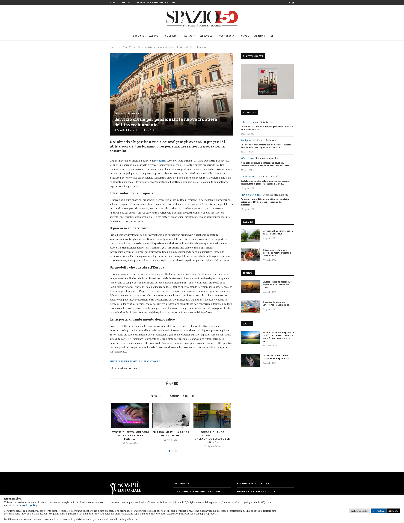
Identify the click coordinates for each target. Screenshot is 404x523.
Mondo (188, 36)
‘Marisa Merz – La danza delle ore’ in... (171, 434)
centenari (160, 160)
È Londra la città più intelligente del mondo (276, 303)
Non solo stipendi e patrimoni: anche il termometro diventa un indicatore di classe (265, 164)
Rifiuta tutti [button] (393, 510)
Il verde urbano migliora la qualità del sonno (278, 232)
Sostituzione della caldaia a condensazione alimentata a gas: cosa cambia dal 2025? (265, 182)
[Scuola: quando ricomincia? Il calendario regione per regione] (212, 415)
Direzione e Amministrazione (156, 2)
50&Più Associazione (253, 483)
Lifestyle (205, 36)
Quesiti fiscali (248, 176)
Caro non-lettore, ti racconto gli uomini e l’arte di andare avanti (267, 128)
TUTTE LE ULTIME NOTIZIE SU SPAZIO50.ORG (135, 361)
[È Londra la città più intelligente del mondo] (250, 307)
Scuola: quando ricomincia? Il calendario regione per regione (212, 437)
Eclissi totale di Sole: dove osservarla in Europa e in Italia (277, 284)
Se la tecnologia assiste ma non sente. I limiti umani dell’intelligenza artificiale (266, 146)
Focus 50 (138, 36)
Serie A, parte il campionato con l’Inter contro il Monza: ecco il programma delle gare (278, 336)
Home (113, 2)
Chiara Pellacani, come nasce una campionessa (276, 357)
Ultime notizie (133, 113)
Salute (153, 36)
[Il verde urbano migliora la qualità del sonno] (250, 235)
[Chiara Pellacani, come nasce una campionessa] (250, 360)
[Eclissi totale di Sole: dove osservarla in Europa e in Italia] (250, 286)
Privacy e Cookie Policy (256, 491)
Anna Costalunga (125, 129)
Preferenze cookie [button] (359, 510)
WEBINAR (259, 36)
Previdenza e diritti (251, 194)
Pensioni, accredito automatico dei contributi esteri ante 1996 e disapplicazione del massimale (266, 202)
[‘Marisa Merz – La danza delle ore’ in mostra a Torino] (171, 415)
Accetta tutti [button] (378, 510)
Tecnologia (226, 36)
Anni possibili (248, 140)
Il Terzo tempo (249, 122)
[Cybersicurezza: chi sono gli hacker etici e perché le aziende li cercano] (130, 415)
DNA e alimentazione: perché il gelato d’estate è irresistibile (277, 252)
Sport (245, 36)
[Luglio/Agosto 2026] (267, 81)
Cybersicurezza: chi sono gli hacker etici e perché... (130, 435)
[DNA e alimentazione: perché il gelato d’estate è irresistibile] (250, 254)
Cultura (171, 36)
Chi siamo (127, 2)
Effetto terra (247, 158)
